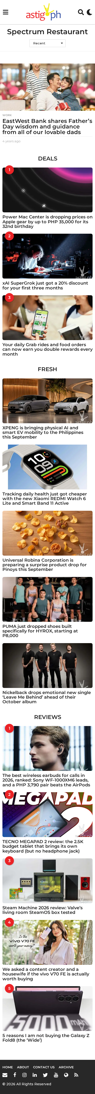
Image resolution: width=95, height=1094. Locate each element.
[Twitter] (45, 1074)
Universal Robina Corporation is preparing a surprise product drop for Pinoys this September (44, 565)
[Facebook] (14, 1074)
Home (7, 1067)
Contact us (44, 1067)
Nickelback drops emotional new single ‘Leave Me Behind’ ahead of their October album (46, 697)
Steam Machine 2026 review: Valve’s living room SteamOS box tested (42, 910)
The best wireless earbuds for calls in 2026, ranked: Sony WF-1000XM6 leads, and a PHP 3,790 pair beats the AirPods (46, 780)
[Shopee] (66, 1074)
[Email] (4, 1074)
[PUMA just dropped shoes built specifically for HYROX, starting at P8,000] (47, 599)
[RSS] (76, 1074)
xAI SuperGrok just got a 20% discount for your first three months (45, 285)
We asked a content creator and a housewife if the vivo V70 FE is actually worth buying (45, 974)
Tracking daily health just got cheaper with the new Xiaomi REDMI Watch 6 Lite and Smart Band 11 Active (44, 498)
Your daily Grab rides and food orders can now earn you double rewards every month (47, 349)
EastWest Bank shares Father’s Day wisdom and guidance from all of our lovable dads (47, 127)
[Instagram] (24, 1074)
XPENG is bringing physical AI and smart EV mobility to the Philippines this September (42, 432)
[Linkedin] (35, 1074)
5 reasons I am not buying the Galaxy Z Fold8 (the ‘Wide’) (45, 1038)
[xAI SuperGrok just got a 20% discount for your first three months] (47, 256)
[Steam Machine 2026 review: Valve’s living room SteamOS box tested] (47, 880)
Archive (66, 1067)
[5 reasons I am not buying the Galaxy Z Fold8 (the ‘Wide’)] (47, 1008)
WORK (7, 115)
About (23, 1067)
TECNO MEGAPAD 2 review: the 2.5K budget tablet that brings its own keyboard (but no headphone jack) (42, 846)
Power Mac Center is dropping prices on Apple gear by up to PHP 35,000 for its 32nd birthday (47, 221)
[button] (5, 12)
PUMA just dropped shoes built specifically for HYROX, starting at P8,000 (40, 631)
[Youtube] (56, 1074)
